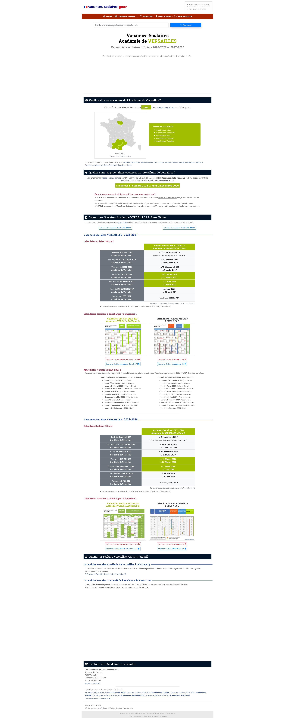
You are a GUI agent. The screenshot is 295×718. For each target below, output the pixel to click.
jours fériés (123, 222)
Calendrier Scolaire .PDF (171, 359)
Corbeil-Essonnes (165, 162)
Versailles (126, 162)
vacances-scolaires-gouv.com (144, 716)
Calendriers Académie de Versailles (172, 56)
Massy (175, 162)
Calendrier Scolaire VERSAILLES (115, 228)
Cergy (129, 165)
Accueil (109, 16)
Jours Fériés (147, 16)
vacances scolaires (111, 178)
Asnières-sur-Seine (100, 165)
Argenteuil (113, 165)
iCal (190, 56)
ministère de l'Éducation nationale (164, 713)
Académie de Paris (163, 135)
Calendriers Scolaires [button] (126, 16)
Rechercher (186, 25)
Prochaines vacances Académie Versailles (140, 56)
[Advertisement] (147, 75)
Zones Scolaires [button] (165, 16)
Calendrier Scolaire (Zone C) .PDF (122, 359)
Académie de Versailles (165, 141)
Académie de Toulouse (165, 138)
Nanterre (199, 162)
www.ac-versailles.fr (92, 683)
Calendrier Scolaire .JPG (171, 364)
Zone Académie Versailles (112, 56)
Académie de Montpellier (165, 132)
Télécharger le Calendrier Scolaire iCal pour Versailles (105, 574)
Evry (155, 162)
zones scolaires (165, 107)
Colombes (88, 165)
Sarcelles (121, 165)
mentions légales (161, 716)
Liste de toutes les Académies (97, 698)
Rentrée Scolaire (184, 16)
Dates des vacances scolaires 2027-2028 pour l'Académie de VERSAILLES (136, 491)
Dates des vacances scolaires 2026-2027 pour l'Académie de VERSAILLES (136, 306)
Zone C (146, 107)
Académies (157, 126)
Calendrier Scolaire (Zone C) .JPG (122, 364)
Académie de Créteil (163, 129)
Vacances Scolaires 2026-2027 (105, 692)
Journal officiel (101, 708)
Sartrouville (135, 162)
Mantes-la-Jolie (147, 162)
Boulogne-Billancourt (186, 162)
